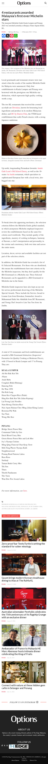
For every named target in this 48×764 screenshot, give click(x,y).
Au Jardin (11, 174)
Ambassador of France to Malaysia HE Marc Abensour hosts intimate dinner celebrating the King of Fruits (21, 651)
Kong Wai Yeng (14, 32)
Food (4, 32)
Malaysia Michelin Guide (11, 506)
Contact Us (24, 760)
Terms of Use (33, 760)
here (25, 490)
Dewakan (16, 107)
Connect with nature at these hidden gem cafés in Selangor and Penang (23, 686)
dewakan (24, 506)
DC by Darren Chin (19, 113)
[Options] (24, 3)
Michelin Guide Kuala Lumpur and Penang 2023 (19, 504)
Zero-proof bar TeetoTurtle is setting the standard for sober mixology (23, 545)
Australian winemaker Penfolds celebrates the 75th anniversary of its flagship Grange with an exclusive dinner (24, 614)
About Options (15, 760)
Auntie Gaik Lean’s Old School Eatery (16, 509)
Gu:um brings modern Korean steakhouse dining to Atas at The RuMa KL (23, 579)
